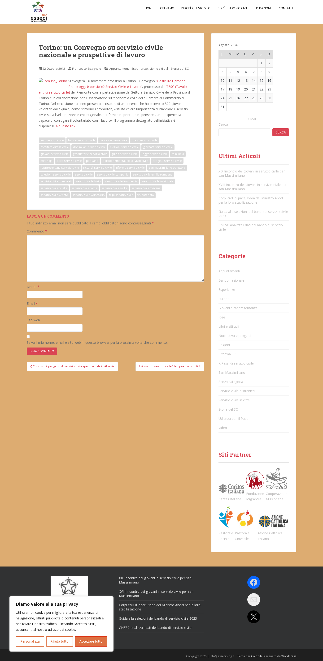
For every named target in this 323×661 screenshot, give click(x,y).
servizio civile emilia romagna (152, 174)
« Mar (252, 118)
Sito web (33, 320)
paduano (92, 161)
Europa (223, 298)
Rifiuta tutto (59, 641)
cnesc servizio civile (144, 140)
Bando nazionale (231, 280)
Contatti (286, 8)
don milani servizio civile (89, 147)
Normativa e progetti (234, 335)
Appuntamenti (119, 68)
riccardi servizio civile (97, 168)
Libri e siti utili (159, 68)
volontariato (145, 195)
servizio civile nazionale (157, 181)
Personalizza (30, 641)
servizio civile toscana (146, 188)
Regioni (224, 345)
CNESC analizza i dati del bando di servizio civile (250, 227)
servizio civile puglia (53, 188)
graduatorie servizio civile (90, 154)
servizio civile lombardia (121, 181)
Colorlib (256, 656)
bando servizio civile (82, 140)
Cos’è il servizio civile (233, 8)
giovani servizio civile (54, 154)
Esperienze (139, 68)
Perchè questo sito (195, 8)
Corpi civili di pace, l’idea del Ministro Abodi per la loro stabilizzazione (251, 200)
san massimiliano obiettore (167, 168)
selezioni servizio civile (55, 174)
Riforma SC (227, 354)
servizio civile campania (113, 174)
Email (32, 303)
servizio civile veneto (54, 195)
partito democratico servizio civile (125, 161)
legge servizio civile (155, 154)
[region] (61, 624)
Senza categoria (230, 381)
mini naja (46, 161)
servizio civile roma (84, 188)
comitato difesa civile (54, 147)
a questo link (65, 126)
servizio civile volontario (88, 195)
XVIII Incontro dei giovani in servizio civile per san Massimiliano (252, 186)
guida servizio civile (125, 154)
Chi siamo (167, 8)
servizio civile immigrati (56, 181)
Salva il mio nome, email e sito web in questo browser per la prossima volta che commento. (97, 342)
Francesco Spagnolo (86, 68)
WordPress (288, 656)
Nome (33, 286)
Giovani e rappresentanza (238, 308)
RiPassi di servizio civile (236, 363)
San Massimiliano (231, 372)
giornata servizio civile (158, 147)
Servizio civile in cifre (234, 400)
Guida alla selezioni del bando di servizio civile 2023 (253, 213)
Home (149, 8)
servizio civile (84, 174)
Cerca (223, 124)
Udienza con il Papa (233, 418)
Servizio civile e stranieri (236, 391)
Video (222, 427)
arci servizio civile (52, 140)
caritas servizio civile (113, 140)
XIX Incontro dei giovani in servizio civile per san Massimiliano (251, 173)
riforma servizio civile (130, 168)
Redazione (264, 8)
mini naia (178, 154)
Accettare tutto (91, 641)
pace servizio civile (69, 161)
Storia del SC (179, 68)
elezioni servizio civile (124, 147)
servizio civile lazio (88, 181)
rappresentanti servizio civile (59, 168)
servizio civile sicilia (114, 188)
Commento (37, 231)
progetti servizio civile (167, 161)
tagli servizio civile (121, 195)
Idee (221, 317)
